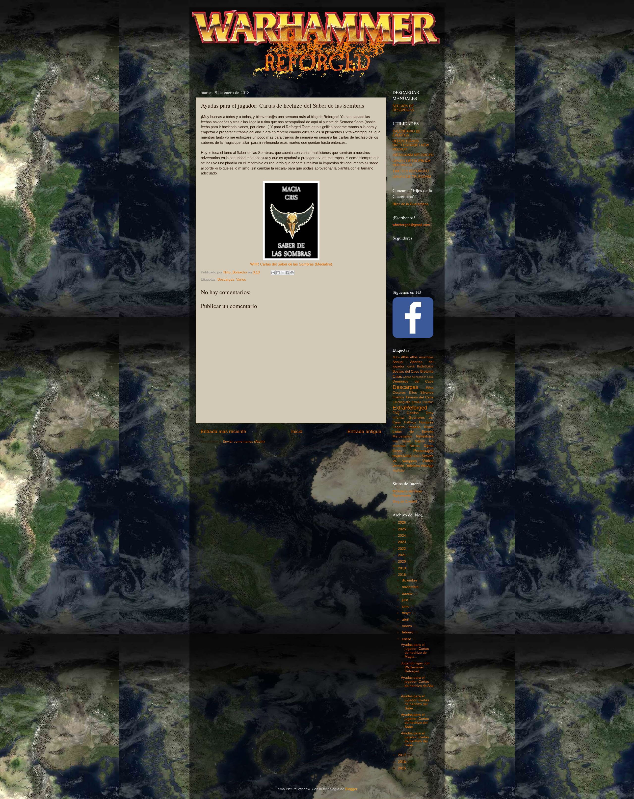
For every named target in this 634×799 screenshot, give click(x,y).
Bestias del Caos (406, 371)
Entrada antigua (364, 431)
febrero (408, 632)
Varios (241, 279)
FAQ (396, 413)
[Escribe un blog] (277, 272)
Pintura (417, 456)
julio (405, 600)
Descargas (225, 279)
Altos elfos (409, 357)
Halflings (410, 422)
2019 (402, 568)
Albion (396, 357)
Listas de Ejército (413, 432)
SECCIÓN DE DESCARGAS (403, 108)
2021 (402, 555)
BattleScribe (425, 366)
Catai (430, 376)
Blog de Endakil (405, 501)
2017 (402, 755)
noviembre (411, 587)
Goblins (413, 413)
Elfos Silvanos (421, 392)
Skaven (427, 456)
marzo (407, 626)
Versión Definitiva (406, 466)
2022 (402, 549)
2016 (402, 762)
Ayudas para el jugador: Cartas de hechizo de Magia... (415, 651)
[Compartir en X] (282, 272)
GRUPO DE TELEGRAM (412, 177)
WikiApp (427, 466)
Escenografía (401, 402)
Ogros (428, 446)
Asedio (411, 366)
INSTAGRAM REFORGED (413, 155)
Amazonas (426, 357)
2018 (402, 575)
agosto (408, 593)
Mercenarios (402, 436)
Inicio (296, 431)
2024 (402, 535)
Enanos (398, 397)
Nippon (420, 441)
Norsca (415, 446)
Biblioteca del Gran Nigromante (407, 493)
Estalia (416, 402)
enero (407, 639)
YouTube (399, 470)
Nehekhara (424, 436)
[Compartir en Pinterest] (292, 272)
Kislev (428, 427)
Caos (397, 376)
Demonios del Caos (413, 381)
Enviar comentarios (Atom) (244, 441)
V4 (395, 461)
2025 (402, 529)
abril (406, 619)
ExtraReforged (410, 408)
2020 (402, 561)
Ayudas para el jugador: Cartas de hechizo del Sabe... (415, 702)
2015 (402, 768)
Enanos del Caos (419, 397)
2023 (402, 542)
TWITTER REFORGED (411, 171)
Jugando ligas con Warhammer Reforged (415, 667)
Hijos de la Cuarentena (410, 204)
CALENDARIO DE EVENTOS (407, 133)
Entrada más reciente (223, 431)
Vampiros (409, 461)
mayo (407, 613)
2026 (402, 522)
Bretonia (426, 371)
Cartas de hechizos (414, 376)
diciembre (410, 580)
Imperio (415, 427)
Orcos (397, 451)
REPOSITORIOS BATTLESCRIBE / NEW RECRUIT (411, 145)
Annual (398, 362)
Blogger (351, 789)
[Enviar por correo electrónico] (273, 272)
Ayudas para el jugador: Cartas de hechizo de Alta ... (417, 684)
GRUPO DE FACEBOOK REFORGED (412, 163)
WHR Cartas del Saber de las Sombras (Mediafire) (291, 264)
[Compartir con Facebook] (287, 272)
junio (406, 606)
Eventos (428, 402)
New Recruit (402, 441)
